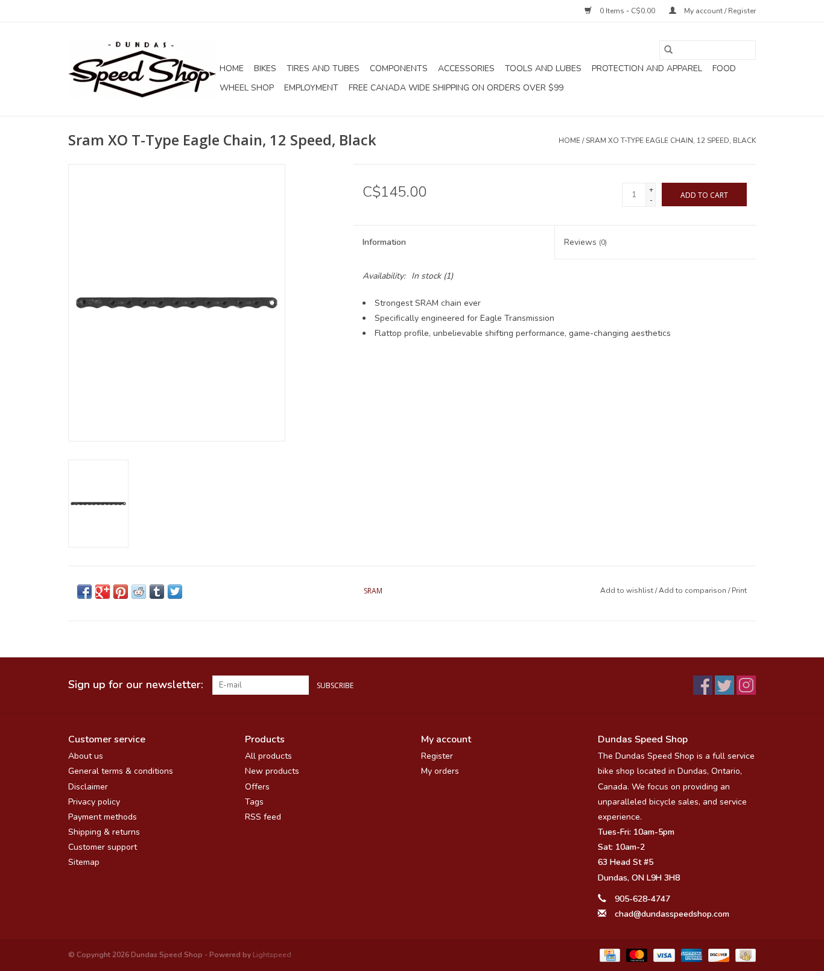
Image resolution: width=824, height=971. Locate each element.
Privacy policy (94, 802)
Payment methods (102, 817)
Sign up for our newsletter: (135, 684)
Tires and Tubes (323, 68)
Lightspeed (272, 955)
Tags (254, 802)
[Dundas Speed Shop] (142, 69)
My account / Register (719, 11)
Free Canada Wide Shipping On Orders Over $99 (456, 87)
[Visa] (662, 955)
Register (437, 756)
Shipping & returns (104, 832)
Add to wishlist (627, 590)
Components (399, 68)
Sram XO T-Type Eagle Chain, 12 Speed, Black (671, 140)
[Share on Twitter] (175, 591)
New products (272, 771)
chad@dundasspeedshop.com (672, 914)
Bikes (265, 68)
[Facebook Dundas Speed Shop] (702, 685)
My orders (440, 771)
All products (268, 756)
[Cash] (743, 955)
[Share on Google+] (102, 591)
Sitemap (84, 862)
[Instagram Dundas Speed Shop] (746, 685)
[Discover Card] (717, 955)
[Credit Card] (608, 955)
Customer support (102, 847)
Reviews (585, 242)
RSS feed (263, 817)
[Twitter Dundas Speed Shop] (724, 685)
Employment (311, 87)
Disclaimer (88, 786)
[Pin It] (120, 591)
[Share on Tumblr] (157, 591)
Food (724, 68)
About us (85, 756)
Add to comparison (693, 590)
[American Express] (690, 955)
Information (384, 242)
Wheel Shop (247, 87)
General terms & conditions (120, 771)
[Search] (668, 50)
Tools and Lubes (543, 68)
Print (739, 590)
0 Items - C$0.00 (627, 11)
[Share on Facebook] (84, 591)
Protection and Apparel (647, 68)
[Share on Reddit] (139, 591)
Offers (257, 786)
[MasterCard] (635, 955)
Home (232, 68)
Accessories (466, 68)
